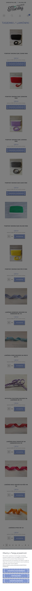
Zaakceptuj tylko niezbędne (16, 570)
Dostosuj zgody (16, 576)
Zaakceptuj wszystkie (16, 581)
